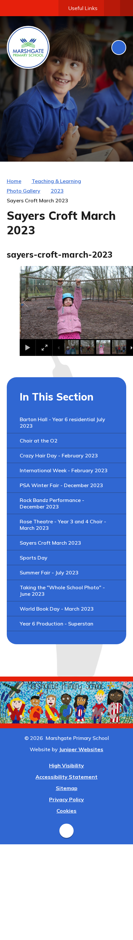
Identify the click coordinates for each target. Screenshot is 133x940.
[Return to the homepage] (28, 47)
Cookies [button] (66, 810)
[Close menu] (118, 47)
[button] (33, 303)
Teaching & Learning (56, 181)
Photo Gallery (23, 190)
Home (14, 181)
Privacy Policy (66, 799)
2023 (57, 190)
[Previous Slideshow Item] (91, 145)
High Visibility (66, 765)
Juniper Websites (81, 749)
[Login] (126, 8)
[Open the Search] (112, 8)
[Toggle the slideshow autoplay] (119, 145)
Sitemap (66, 788)
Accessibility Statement (66, 777)
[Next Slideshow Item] (105, 145)
